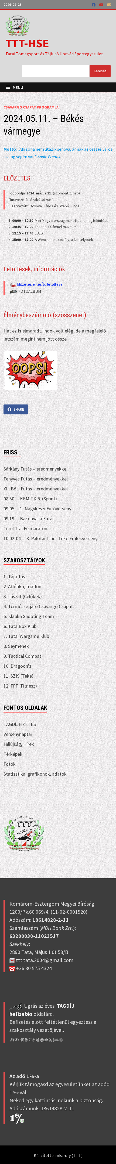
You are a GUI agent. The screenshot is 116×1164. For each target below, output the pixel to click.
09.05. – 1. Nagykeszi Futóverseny (37, 508)
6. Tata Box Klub (20, 626)
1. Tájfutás (14, 576)
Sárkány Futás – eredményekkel (35, 469)
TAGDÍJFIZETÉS (20, 724)
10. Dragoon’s (17, 666)
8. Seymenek (16, 646)
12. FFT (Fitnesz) (20, 686)
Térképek (13, 754)
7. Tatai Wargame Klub (26, 636)
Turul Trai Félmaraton (25, 528)
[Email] (109, 4)
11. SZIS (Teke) (18, 676)
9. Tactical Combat (22, 656)
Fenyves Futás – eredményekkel (36, 479)
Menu (17, 87)
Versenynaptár (18, 734)
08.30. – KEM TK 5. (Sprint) (30, 499)
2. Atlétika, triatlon (22, 586)
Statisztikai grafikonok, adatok (35, 774)
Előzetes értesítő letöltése (40, 284)
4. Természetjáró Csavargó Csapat (38, 606)
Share (18, 409)
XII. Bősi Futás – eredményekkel (36, 489)
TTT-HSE (27, 43)
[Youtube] (102, 4)
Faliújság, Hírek (19, 744)
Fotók (10, 764)
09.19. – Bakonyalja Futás (29, 518)
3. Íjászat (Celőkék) (23, 596)
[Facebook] (94, 4)
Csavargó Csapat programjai (32, 107)
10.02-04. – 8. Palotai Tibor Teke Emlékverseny (50, 538)
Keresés (100, 70)
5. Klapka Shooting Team (29, 616)
